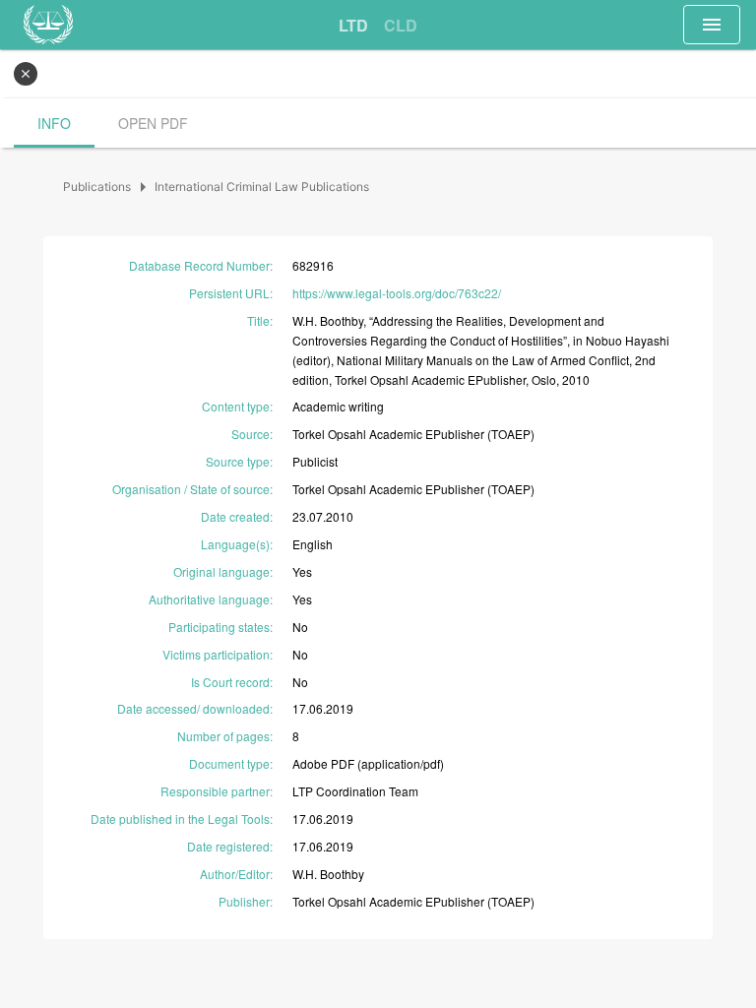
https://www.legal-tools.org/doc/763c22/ (396, 292)
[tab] (353, 25)
